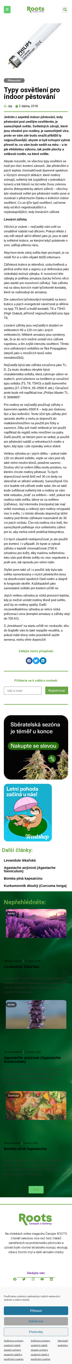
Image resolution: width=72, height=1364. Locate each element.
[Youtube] (45, 1282)
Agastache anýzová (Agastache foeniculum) (29, 869)
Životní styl (13, 1095)
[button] (65, 10)
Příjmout (36, 1311)
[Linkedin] (54, 1282)
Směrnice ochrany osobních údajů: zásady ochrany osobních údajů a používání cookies (13, 1350)
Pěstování (14, 80)
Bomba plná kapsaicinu (23, 878)
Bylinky (11, 913)
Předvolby (36, 1332)
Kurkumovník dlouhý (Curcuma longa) (35, 886)
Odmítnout (36, 1321)
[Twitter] (26, 1282)
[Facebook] (17, 1282)
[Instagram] (36, 1282)
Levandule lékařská (20, 860)
